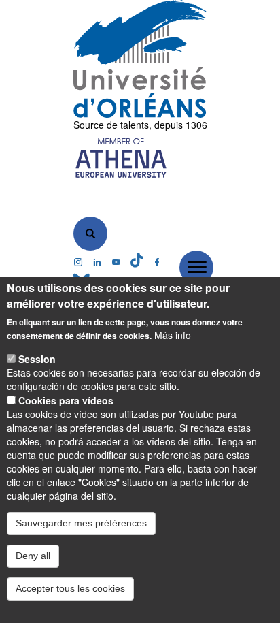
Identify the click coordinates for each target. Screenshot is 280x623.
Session (37, 359)
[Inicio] (140, 59)
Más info (172, 335)
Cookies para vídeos (65, 400)
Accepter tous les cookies (70, 588)
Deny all (33, 555)
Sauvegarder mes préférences (81, 522)
